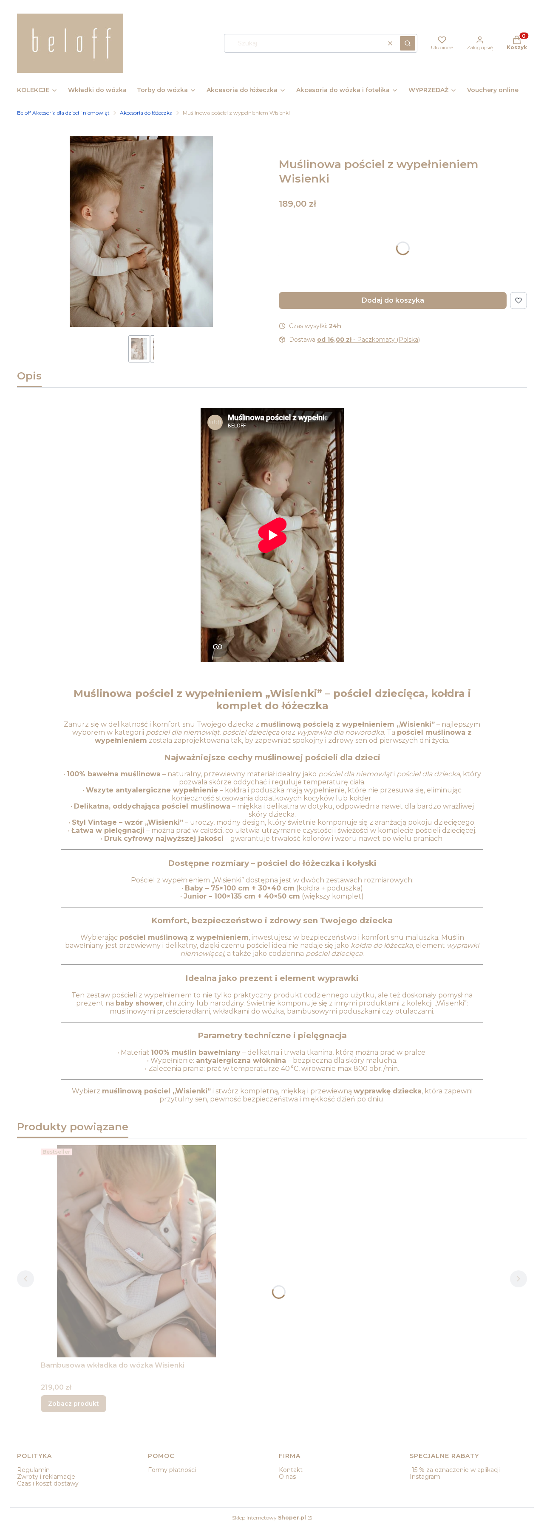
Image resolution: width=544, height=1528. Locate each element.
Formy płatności (172, 1470)
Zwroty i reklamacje (46, 1476)
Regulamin (33, 1470)
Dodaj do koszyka (393, 300)
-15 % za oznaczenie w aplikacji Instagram (455, 1473)
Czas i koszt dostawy (48, 1483)
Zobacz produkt (73, 1403)
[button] (407, 43)
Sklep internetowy (269, 1517)
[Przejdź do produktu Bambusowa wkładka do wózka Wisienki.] (136, 1251)
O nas (287, 1476)
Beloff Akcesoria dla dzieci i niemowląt (63, 113)
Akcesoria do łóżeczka (146, 113)
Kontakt (291, 1470)
